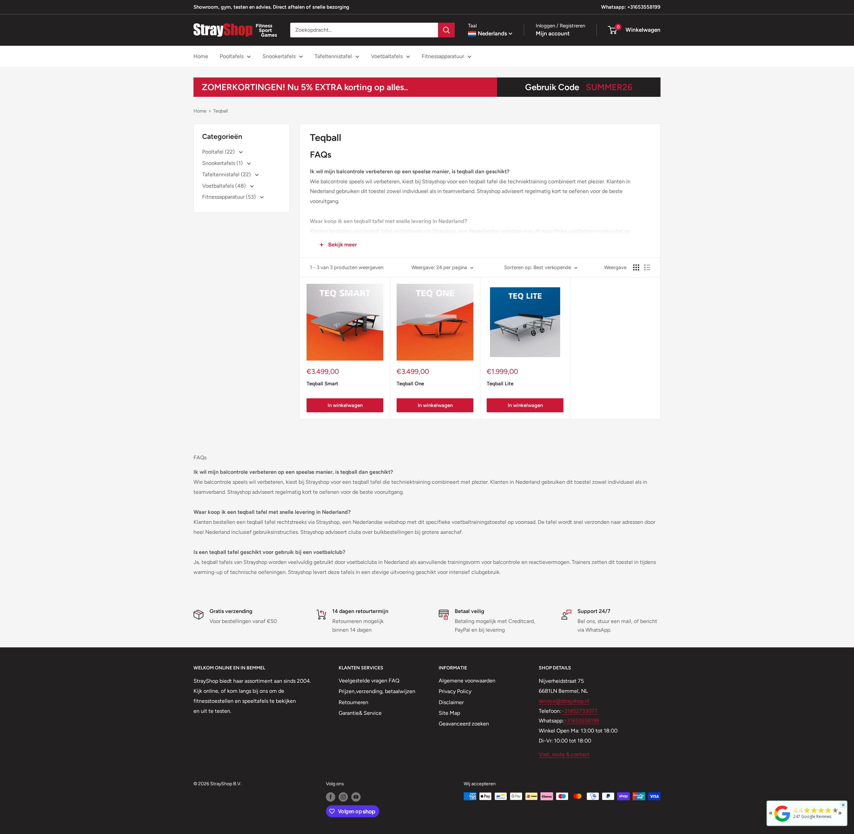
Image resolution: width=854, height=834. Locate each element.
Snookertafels (279, 56)
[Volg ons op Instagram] (343, 797)
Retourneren (353, 702)
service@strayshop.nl (564, 701)
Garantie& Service (360, 713)
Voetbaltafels (387, 56)
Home (200, 56)
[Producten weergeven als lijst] (647, 267)
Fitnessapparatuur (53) (229, 197)
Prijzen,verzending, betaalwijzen (377, 691)
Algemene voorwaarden (467, 680)
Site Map (449, 713)
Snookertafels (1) (223, 163)
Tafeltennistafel (333, 56)
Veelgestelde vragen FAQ (369, 680)
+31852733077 (579, 711)
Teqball (220, 111)
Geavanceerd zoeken (464, 723)
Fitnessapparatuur (443, 56)
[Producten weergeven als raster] (636, 267)
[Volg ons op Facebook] (330, 797)
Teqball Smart (322, 384)
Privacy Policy (455, 691)
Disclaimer (451, 702)
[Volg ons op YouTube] (356, 797)
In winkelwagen (345, 405)
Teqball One (410, 384)
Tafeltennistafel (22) (227, 174)
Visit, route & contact (564, 754)
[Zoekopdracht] (446, 30)
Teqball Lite (500, 384)
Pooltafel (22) (219, 152)
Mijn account (553, 33)
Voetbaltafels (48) (224, 186)
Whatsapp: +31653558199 (631, 7)
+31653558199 (581, 720)
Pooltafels (232, 56)
